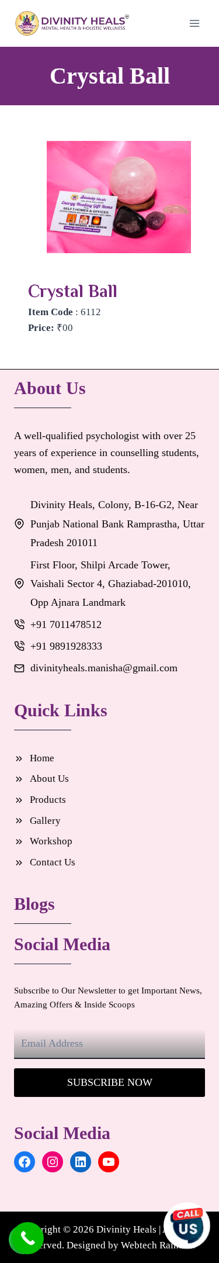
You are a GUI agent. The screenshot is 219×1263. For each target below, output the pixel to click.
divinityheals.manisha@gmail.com (104, 668)
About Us (49, 778)
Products (48, 799)
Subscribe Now (109, 1082)
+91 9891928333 (66, 646)
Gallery (45, 820)
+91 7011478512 (66, 624)
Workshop (51, 841)
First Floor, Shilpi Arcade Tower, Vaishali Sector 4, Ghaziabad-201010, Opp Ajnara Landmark (110, 584)
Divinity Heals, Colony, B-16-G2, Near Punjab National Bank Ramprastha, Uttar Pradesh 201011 (117, 523)
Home (42, 758)
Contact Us (52, 862)
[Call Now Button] (28, 1238)
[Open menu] (194, 23)
